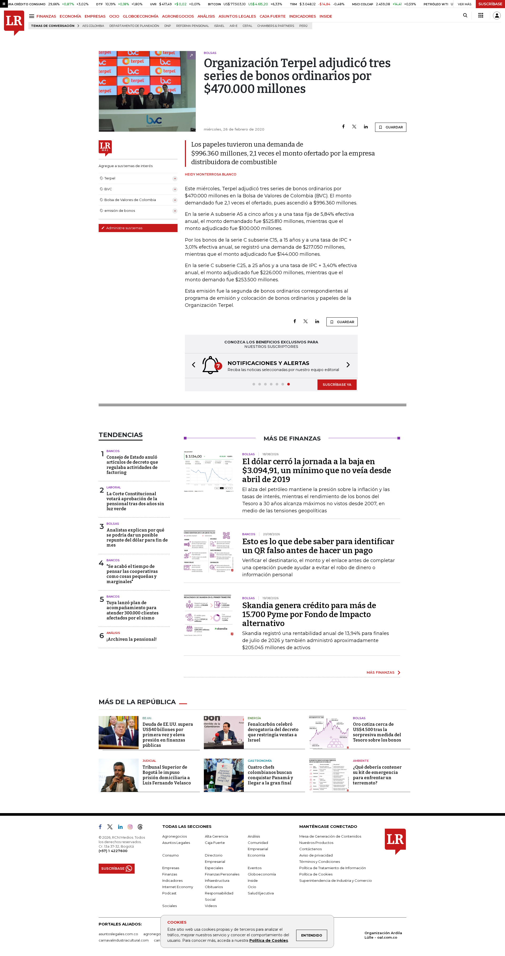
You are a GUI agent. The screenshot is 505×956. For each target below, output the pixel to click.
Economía (256, 855)
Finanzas (169, 874)
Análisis (113, 633)
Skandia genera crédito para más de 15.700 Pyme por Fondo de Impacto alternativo (309, 614)
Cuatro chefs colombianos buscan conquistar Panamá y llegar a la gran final (270, 775)
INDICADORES (302, 16)
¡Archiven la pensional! (131, 639)
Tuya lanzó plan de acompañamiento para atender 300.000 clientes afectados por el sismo (133, 610)
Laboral (114, 487)
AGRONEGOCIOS (178, 16)
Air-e (234, 26)
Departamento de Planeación (134, 26)
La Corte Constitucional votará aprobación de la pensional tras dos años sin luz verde (135, 501)
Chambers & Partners (275, 26)
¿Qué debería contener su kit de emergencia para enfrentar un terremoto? (377, 775)
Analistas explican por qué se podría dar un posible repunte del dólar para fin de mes (137, 538)
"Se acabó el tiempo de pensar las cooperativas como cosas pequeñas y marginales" (132, 574)
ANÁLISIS (206, 16)
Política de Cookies (268, 940)
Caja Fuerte (215, 842)
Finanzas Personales (222, 874)
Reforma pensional (192, 26)
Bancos (113, 451)
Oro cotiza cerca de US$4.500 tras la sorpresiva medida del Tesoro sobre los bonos (377, 732)
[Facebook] (343, 126)
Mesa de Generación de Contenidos (330, 836)
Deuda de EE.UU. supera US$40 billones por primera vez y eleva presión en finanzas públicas (168, 735)
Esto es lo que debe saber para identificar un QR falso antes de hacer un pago (318, 546)
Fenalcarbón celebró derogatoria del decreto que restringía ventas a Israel (273, 732)
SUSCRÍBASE (490, 4)
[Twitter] (354, 126)
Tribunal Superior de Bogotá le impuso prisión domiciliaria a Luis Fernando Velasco (167, 775)
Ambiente (361, 761)
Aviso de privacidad (316, 855)
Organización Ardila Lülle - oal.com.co (383, 935)
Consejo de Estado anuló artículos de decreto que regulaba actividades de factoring (132, 465)
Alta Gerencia (216, 836)
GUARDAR (394, 127)
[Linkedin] (366, 126)
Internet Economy (177, 887)
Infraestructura (217, 880)
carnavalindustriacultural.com (124, 940)
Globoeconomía (262, 874)
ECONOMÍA (70, 16)
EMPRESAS (95, 16)
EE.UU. (147, 718)
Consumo (170, 855)
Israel (219, 26)
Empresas (170, 868)
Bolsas (113, 523)
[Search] (465, 15)
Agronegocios (174, 836)
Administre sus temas (123, 228)
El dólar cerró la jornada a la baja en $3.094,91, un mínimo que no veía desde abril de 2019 (316, 470)
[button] (192, 365)
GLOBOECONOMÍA (140, 16)
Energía (254, 718)
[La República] (14, 23)
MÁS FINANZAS (381, 672)
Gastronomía (260, 761)
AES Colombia (93, 26)
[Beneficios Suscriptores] (481, 15)
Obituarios (214, 887)
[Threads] (142, 828)
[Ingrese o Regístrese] (497, 15)
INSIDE (326, 16)
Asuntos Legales (176, 842)
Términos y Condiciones (319, 861)
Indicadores (172, 880)
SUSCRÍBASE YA (337, 384)
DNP (167, 26)
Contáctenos (310, 849)
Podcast (169, 893)
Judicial (149, 761)
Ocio (252, 887)
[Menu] (32, 16)
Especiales (214, 868)
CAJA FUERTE (273, 16)
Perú (303, 26)
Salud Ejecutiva (261, 893)
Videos (211, 906)
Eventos (254, 868)
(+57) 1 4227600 (113, 851)
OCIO (114, 16)
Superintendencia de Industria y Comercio (335, 880)
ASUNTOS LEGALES (237, 16)
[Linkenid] (122, 828)
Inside (253, 880)
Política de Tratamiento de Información (332, 868)
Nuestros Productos (316, 842)
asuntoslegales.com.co (118, 934)
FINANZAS (46, 16)
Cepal (247, 26)
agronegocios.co (158, 934)
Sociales (169, 906)
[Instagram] (132, 828)
